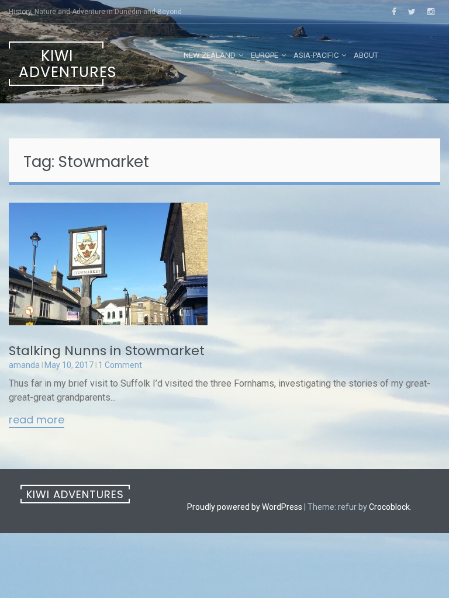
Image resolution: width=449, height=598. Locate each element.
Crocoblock (389, 507)
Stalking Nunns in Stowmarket (107, 351)
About (366, 55)
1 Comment (120, 365)
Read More (36, 420)
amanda (24, 365)
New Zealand (210, 55)
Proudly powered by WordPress (244, 507)
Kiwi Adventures (61, 64)
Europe (264, 55)
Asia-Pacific (316, 55)
